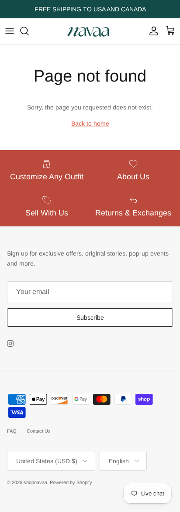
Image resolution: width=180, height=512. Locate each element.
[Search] (28, 31)
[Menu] (9, 31)
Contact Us (39, 430)
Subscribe (90, 317)
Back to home (90, 123)
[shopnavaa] (90, 31)
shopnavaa (35, 482)
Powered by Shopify (71, 482)
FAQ (12, 430)
